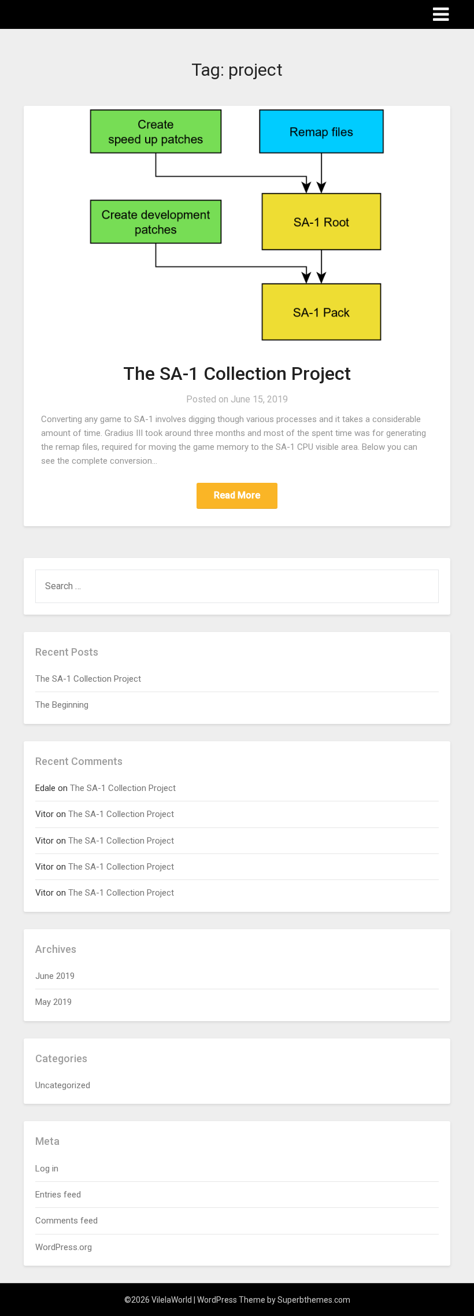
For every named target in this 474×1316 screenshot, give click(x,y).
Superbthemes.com (313, 1299)
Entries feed (58, 1194)
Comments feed (66, 1220)
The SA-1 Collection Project (237, 374)
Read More (237, 495)
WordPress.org (63, 1247)
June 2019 (55, 976)
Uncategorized (62, 1085)
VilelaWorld (55, 13)
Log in (46, 1168)
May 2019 (53, 1002)
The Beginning (61, 705)
